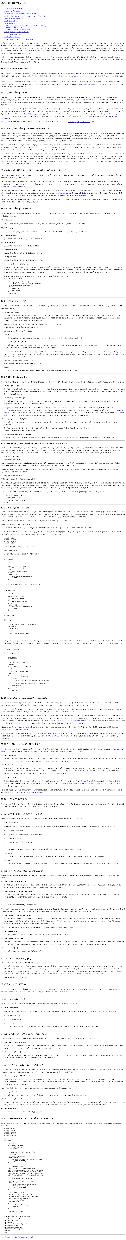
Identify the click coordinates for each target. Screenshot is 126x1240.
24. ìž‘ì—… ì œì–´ (13, 1237)
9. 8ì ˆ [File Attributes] (80, 195)
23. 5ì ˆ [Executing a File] (63, 193)
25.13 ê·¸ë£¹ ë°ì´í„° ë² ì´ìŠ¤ (12, 37)
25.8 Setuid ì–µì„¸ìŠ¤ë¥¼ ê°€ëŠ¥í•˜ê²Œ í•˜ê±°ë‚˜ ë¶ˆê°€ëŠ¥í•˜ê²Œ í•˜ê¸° (25, 26)
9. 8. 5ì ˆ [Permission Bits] (14, 186)
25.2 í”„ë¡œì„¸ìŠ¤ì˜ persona (12, 11)
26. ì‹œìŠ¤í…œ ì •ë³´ (29, 1237)
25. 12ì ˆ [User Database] (76, 76)
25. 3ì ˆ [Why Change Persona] (33, 114)
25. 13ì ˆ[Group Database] (90, 84)
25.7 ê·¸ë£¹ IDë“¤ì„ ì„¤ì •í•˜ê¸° (13, 23)
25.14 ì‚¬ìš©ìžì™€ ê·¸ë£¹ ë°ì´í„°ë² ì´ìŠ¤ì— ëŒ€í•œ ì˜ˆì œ (21, 39)
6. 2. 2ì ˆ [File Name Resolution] (77, 720)
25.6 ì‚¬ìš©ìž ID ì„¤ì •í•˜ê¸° (12, 21)
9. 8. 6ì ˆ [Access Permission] (53, 736)
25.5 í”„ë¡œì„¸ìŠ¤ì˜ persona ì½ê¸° (14, 18)
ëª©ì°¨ (2, 1237)
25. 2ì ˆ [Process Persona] (85, 783)
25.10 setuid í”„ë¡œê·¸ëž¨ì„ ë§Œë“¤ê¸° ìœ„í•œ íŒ (18, 29)
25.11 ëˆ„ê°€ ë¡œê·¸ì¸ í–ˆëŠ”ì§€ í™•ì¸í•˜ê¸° (16, 32)
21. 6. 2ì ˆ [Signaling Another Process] (79, 122)
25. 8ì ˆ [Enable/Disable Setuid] (18, 729)
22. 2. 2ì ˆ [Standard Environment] (33, 792)
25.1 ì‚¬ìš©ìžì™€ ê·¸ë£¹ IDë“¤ (13, 8)
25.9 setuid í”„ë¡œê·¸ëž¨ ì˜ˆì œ (13, 27)
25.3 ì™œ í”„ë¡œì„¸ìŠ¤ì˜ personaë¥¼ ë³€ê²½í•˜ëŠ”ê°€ (20, 13)
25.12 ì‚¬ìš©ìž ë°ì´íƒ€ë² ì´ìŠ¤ (12, 34)
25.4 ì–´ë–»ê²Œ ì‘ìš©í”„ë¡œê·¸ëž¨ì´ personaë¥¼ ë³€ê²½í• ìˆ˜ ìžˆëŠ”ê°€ (24, 16)
